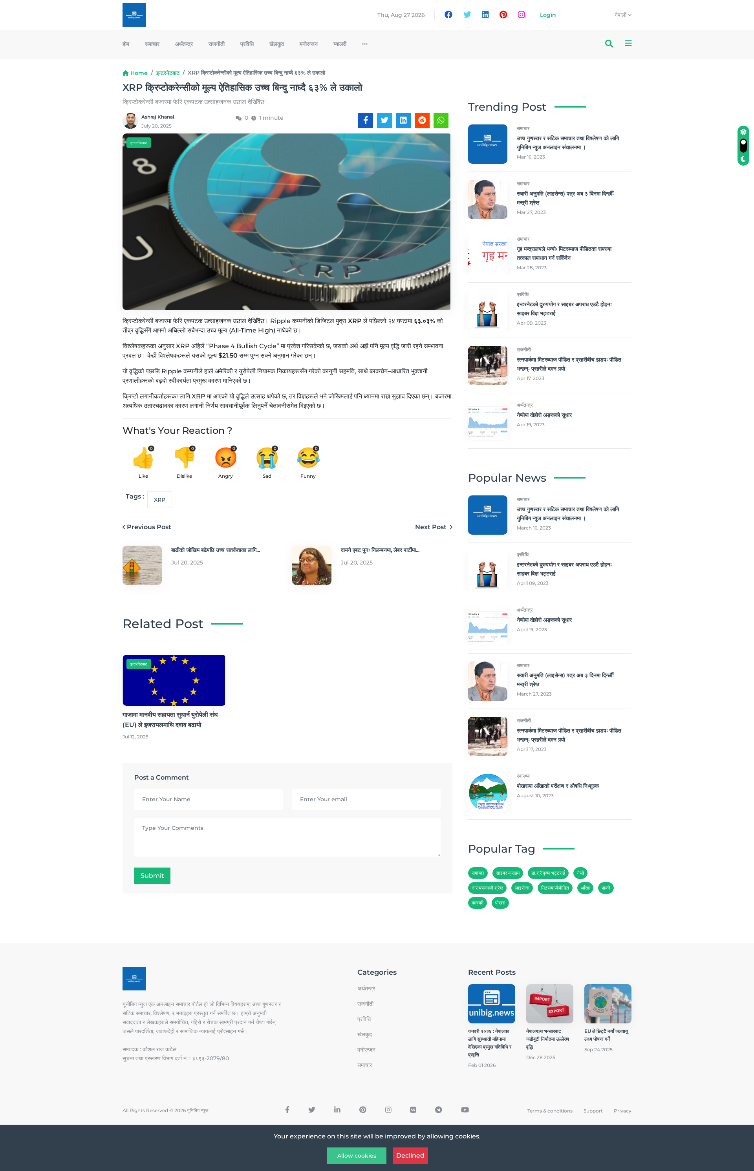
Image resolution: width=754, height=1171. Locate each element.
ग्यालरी (339, 43)
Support (593, 1111)
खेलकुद (276, 43)
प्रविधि (247, 43)
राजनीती (217, 43)
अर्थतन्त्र (184, 43)
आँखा (585, 888)
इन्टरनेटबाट (167, 73)
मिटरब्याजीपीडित (555, 888)
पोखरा (500, 903)
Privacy (622, 1111)
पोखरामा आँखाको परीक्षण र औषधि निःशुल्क (558, 785)
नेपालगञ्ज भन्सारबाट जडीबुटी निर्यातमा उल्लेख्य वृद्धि (547, 1039)
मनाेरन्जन (309, 43)
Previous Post (149, 527)
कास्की (477, 903)
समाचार (152, 43)
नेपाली (621, 14)
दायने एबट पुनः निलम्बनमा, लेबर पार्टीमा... (380, 550)
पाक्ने (606, 888)
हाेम (126, 43)
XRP (159, 499)
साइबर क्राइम (508, 873)
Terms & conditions (550, 1111)
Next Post (431, 527)
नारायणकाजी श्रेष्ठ (487, 888)
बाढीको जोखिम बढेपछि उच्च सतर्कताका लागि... (215, 550)
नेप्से (580, 873)
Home (139, 73)
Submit (152, 875)
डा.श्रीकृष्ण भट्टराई (548, 873)
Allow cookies (356, 1155)
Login (548, 14)
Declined (410, 1155)
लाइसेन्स (522, 888)
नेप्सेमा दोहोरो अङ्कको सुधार (544, 414)
